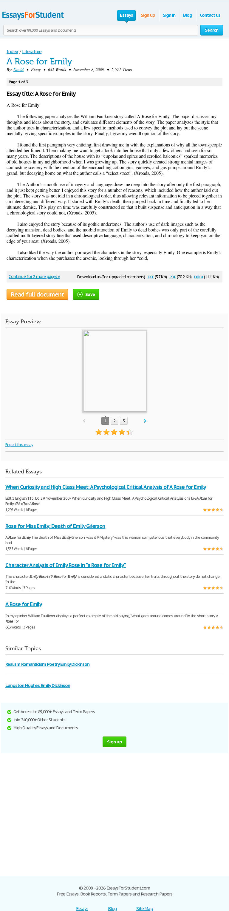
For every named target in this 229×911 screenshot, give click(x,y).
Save (90, 294)
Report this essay (19, 444)
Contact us (210, 15)
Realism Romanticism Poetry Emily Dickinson (47, 664)
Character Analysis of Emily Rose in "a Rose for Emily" (65, 565)
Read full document (37, 294)
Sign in (169, 15)
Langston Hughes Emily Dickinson (37, 685)
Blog (187, 15)
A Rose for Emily (23, 604)
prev (84, 421)
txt (150, 276)
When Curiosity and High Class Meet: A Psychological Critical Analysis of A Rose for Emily (105, 487)
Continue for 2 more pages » (34, 276)
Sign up (148, 15)
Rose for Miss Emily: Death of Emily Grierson (55, 526)
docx (198, 276)
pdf (172, 276)
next (145, 421)
